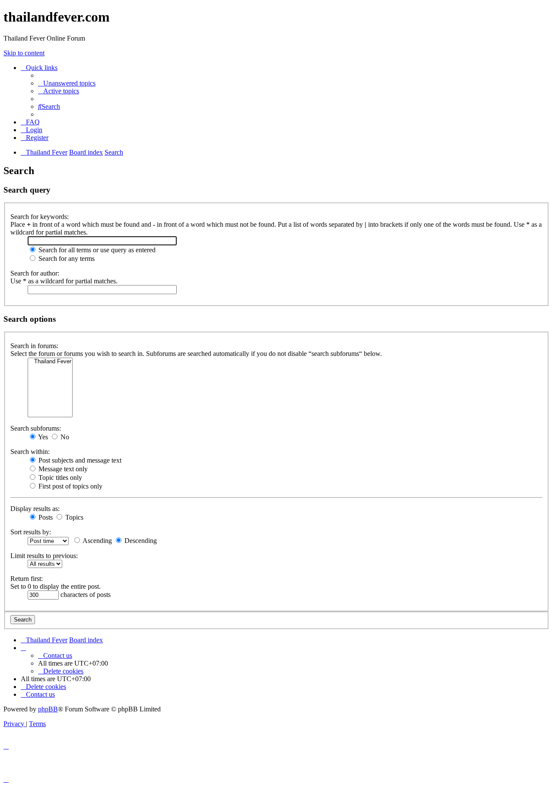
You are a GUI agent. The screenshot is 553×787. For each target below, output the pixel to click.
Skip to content (23, 53)
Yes (42, 437)
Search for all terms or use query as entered (96, 250)
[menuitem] (66, 83)
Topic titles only (59, 477)
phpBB (48, 709)
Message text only (62, 469)
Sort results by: (30, 532)
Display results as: (35, 508)
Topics (73, 517)
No (64, 437)
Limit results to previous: (44, 555)
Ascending (96, 540)
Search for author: (34, 273)
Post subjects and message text (79, 460)
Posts (45, 517)
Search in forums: (34, 345)
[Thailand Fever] (50, 361)
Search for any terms (66, 258)
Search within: (30, 451)
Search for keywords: (39, 216)
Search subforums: (35, 428)
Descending (140, 540)
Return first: (26, 578)
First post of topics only (69, 486)
